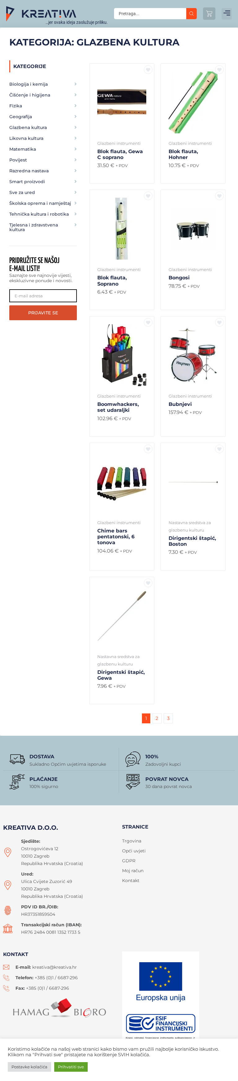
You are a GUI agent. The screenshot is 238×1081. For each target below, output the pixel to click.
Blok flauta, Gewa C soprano (120, 154)
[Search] (191, 13)
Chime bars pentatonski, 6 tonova (115, 536)
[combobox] (150, 13)
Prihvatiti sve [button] (71, 1066)
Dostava (41, 757)
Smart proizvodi (27, 181)
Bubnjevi (180, 404)
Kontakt (130, 880)
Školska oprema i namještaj (40, 203)
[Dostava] (17, 759)
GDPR (128, 861)
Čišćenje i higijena (29, 95)
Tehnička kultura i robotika (39, 214)
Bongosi (179, 278)
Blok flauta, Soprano (112, 280)
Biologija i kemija (28, 84)
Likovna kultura (26, 138)
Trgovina (131, 841)
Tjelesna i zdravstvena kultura (33, 227)
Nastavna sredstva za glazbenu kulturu (190, 526)
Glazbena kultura (28, 127)
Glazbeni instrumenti (119, 143)
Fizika (15, 106)
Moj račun (132, 870)
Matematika (22, 149)
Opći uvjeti (134, 851)
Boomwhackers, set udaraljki (118, 407)
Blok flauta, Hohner (183, 154)
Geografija (20, 116)
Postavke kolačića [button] (29, 1066)
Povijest (18, 160)
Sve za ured (22, 192)
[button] (227, 13)
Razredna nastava (29, 171)
